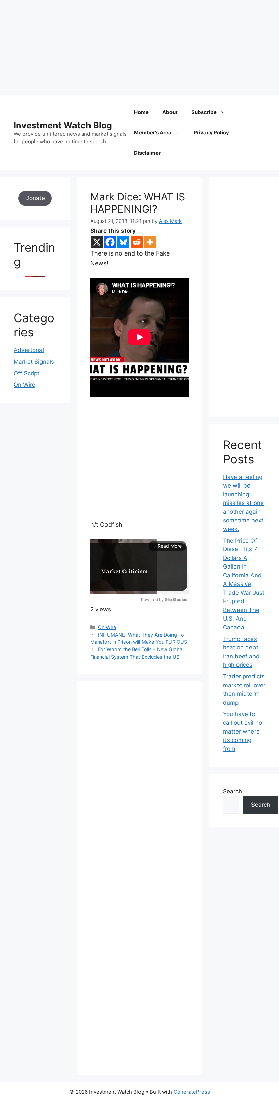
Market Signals (34, 361)
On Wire (107, 627)
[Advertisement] (139, 47)
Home (141, 112)
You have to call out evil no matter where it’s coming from (242, 731)
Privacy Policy (211, 132)
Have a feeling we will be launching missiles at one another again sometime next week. (243, 503)
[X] (97, 242)
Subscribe (204, 112)
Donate (35, 198)
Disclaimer (147, 153)
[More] (150, 242)
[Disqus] (139, 788)
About (170, 112)
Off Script (26, 373)
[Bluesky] (123, 242)
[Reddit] (137, 242)
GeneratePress (192, 1092)
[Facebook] (110, 242)
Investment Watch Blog (63, 125)
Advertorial (29, 350)
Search (232, 791)
